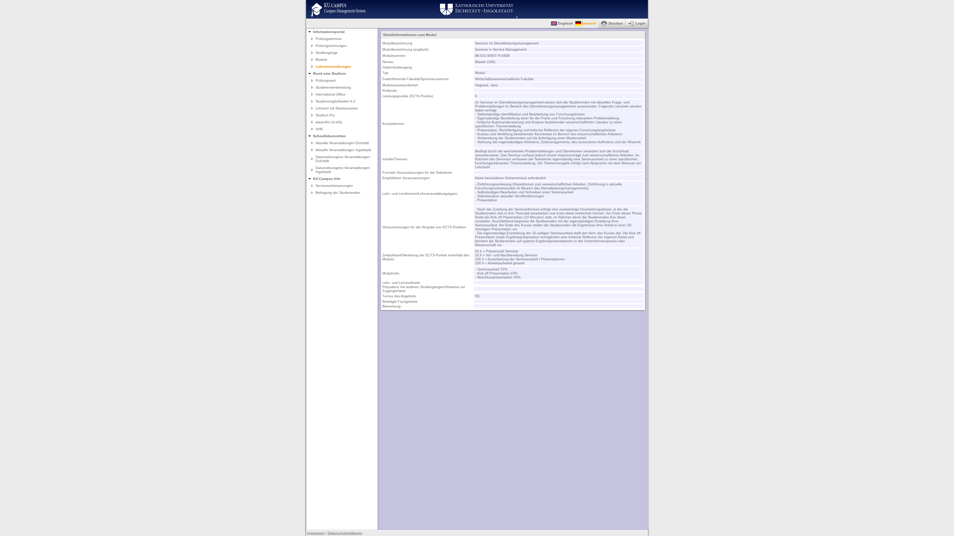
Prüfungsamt (326, 80)
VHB (319, 129)
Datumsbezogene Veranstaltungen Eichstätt (343, 159)
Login (640, 23)
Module (321, 60)
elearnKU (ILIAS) (329, 122)
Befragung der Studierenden (338, 193)
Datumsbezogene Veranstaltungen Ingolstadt (343, 170)
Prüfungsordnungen (331, 46)
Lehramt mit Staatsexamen (337, 108)
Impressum (316, 533)
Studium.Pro (325, 115)
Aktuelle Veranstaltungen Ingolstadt (343, 150)
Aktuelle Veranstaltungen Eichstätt (342, 143)
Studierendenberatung (333, 87)
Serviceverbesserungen (334, 186)
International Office (330, 94)
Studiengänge (326, 53)
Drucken (616, 23)
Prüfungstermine (329, 39)
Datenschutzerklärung (345, 533)
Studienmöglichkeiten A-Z (336, 101)
